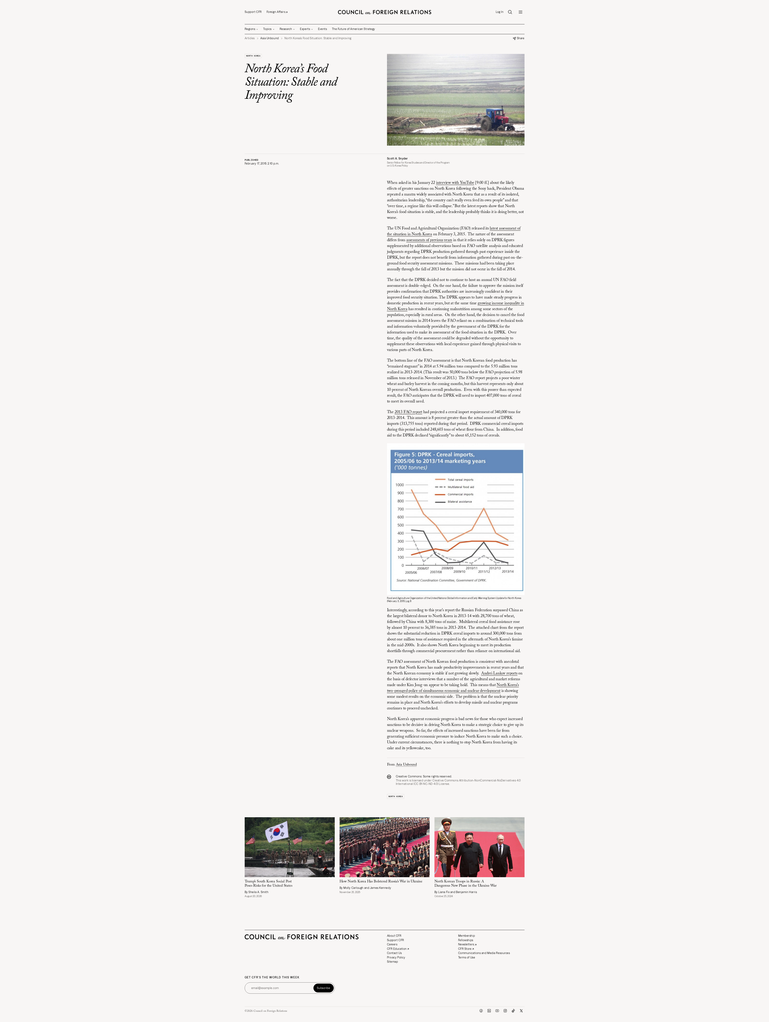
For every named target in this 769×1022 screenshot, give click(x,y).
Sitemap (392, 961)
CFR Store (465, 949)
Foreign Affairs (276, 12)
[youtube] (497, 1011)
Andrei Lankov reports (499, 673)
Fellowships (465, 940)
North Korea (253, 56)
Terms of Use (466, 957)
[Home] (384, 12)
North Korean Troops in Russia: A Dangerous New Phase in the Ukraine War (465, 884)
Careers (392, 944)
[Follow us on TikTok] (513, 1011)
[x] (521, 1011)
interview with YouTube (455, 183)
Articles (250, 38)
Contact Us (394, 953)
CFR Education (397, 949)
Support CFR (253, 12)
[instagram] (505, 1011)
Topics (267, 29)
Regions (250, 29)
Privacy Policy (396, 957)
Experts (305, 29)
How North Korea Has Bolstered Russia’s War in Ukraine (381, 881)
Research (286, 29)
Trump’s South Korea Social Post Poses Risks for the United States (268, 884)
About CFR (394, 936)
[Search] (510, 12)
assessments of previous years (429, 240)
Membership (466, 936)
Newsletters (466, 944)
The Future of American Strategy (353, 29)
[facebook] (481, 1011)
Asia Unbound (406, 765)
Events (322, 29)
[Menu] (520, 12)
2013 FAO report (408, 412)
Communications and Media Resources (484, 953)
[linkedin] (489, 1011)
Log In (499, 12)
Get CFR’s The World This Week (272, 977)
